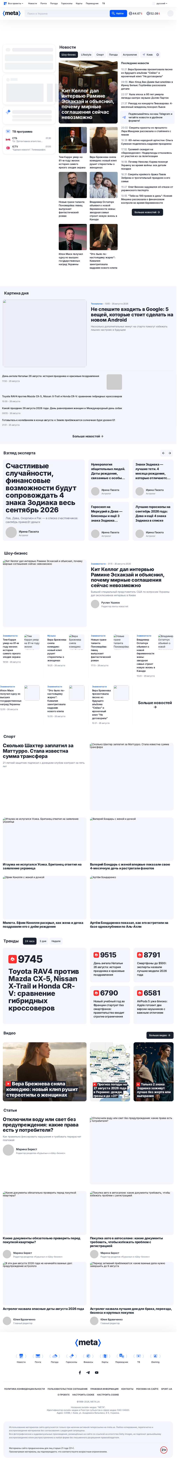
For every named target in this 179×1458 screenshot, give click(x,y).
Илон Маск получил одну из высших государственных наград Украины (71, 259)
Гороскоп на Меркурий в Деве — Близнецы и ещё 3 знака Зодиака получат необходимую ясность (106, 514)
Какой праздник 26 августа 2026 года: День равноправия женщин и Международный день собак (62, 408)
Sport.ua (166, 1389)
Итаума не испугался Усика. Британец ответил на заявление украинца (42, 866)
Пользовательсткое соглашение (68, 1389)
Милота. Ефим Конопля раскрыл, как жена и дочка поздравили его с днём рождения (43, 924)
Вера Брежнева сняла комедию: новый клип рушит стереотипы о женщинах (103, 162)
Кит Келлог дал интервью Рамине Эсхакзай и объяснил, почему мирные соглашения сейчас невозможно (127, 577)
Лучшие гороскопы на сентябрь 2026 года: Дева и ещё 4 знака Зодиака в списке (152, 513)
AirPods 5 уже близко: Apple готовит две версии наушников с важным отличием (152, 1007)
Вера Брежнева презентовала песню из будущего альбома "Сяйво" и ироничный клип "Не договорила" (101, 704)
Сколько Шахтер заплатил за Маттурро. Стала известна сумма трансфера (38, 751)
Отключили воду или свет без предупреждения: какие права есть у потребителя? (40, 1125)
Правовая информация (104, 1389)
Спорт (100, 54)
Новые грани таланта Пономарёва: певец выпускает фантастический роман (71, 208)
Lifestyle (86, 54)
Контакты (127, 1389)
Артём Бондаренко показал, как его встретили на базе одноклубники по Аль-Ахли (129, 924)
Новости (32, 3)
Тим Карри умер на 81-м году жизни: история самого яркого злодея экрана (72, 162)
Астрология (130, 54)
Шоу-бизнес (69, 54)
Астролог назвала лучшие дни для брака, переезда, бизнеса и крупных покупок (131, 1310)
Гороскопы (66, 3)
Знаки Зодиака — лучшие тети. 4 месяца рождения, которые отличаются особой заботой (152, 471)
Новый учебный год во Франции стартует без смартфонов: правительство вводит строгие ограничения (109, 1008)
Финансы (88, 1362)
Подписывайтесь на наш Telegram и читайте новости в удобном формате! (150, 117)
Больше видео (158, 1035)
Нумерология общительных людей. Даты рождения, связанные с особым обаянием (108, 471)
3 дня (43, 941)
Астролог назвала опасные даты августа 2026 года (43, 1309)
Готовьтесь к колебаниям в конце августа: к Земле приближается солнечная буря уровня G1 (58, 420)
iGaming (155, 1362)
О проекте (64, 1394)
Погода (54, 3)
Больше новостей (86, 436)
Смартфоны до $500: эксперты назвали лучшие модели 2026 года (152, 968)
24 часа (29, 941)
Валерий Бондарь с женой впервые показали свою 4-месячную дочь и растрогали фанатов (130, 866)
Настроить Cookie (83, 1394)
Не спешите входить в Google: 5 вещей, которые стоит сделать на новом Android (132, 315)
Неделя (56, 941)
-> (155, 704)
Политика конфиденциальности (24, 1389)
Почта (43, 3)
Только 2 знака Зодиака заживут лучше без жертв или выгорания (154, 1071)
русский (161, 3)
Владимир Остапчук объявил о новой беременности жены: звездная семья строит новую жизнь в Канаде (103, 210)
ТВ (103, 3)
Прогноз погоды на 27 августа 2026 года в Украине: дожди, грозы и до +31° (110, 1071)
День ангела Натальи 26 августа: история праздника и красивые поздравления (50, 376)
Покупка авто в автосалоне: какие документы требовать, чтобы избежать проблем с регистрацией (126, 1242)
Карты (79, 3)
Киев (150, 54)
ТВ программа (22, 131)
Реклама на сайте (147, 1389)
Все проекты (14, 3)
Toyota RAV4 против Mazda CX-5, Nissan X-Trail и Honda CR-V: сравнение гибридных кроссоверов (62, 396)
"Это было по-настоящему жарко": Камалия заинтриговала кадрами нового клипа (103, 260)
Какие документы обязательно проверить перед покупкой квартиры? (41, 1240)
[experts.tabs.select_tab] (163, 453)
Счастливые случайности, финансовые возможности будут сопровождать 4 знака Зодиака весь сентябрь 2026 (41, 487)
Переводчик (92, 3)
